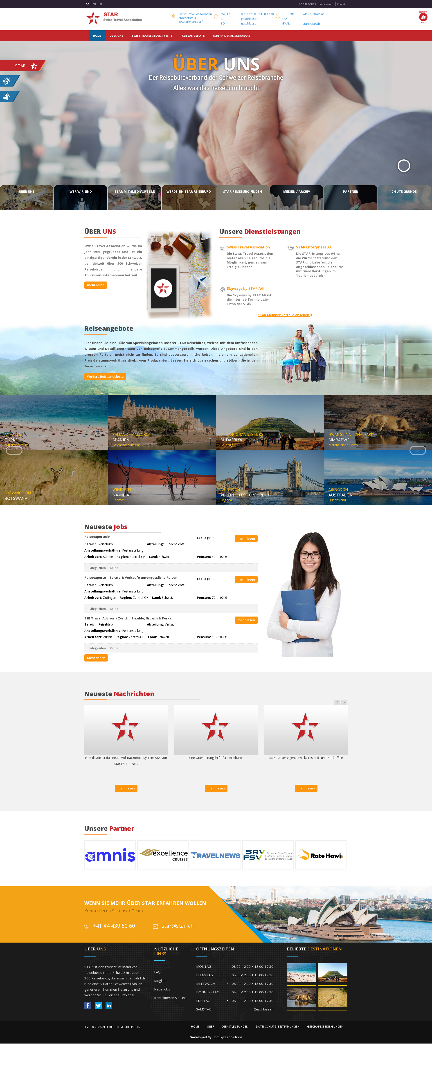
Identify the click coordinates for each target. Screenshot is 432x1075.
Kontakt (341, 4)
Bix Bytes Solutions (228, 1037)
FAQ (157, 972)
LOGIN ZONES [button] (307, 4)
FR (101, 4)
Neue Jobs (162, 989)
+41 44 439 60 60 (313, 14)
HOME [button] (97, 36)
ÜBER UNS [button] (116, 36)
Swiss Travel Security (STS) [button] (152, 36)
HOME (195, 1026)
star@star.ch (178, 925)
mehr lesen (95, 285)
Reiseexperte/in (97, 536)
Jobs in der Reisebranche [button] (231, 36)
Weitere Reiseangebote (105, 376)
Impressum (326, 4)
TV (86, 1027)
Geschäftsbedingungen (325, 1026)
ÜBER (210, 1026)
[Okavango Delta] (332, 999)
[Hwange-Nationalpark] (301, 999)
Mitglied (160, 980)
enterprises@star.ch (317, 23)
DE (87, 4)
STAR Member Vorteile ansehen (284, 315)
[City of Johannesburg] (332, 974)
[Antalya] (301, 974)
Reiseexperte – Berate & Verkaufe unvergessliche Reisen (130, 577)
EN (94, 4)
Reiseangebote (193, 36)
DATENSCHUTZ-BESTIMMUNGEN (278, 1026)
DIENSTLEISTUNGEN (235, 1026)
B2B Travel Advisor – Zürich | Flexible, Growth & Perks (127, 618)
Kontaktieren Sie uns (170, 997)
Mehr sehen (96, 658)
